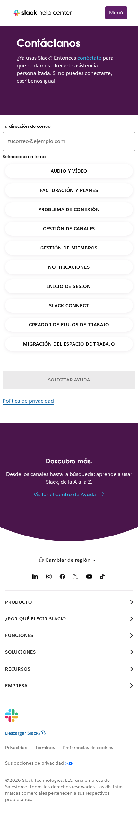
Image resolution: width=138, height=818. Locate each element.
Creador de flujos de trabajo (69, 325)
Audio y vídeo (69, 171)
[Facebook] (62, 577)
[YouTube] (89, 577)
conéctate (89, 57)
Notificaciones (69, 267)
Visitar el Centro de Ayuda (65, 494)
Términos (45, 747)
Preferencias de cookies (88, 747)
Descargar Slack (22, 733)
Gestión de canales (69, 229)
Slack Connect (69, 305)
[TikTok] (103, 577)
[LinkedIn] (35, 577)
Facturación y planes (69, 190)
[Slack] (64, 719)
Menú (116, 12)
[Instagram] (49, 577)
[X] (76, 577)
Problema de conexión (69, 209)
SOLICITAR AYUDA (69, 380)
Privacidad (16, 747)
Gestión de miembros (69, 248)
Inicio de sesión (69, 286)
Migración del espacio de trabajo (69, 344)
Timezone (11, 6)
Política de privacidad (28, 400)
